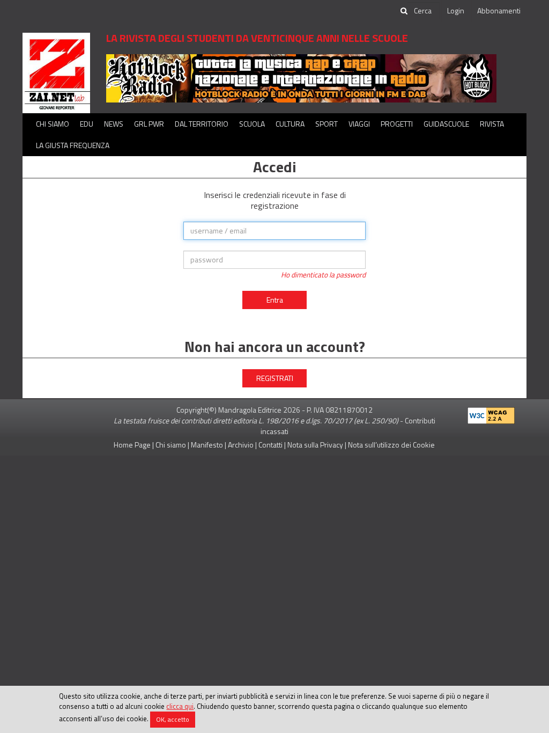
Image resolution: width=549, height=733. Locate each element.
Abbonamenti (499, 10)
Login (455, 10)
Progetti (397, 123)
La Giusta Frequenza (72, 145)
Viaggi (359, 123)
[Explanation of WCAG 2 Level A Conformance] (491, 413)
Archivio (241, 444)
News (113, 123)
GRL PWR (149, 123)
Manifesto (207, 444)
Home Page (132, 444)
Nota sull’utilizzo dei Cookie (391, 444)
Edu (86, 123)
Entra (274, 299)
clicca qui (180, 706)
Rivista (492, 123)
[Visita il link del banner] (301, 77)
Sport (326, 123)
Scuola (252, 123)
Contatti (270, 444)
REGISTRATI (274, 378)
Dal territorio (201, 123)
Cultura (290, 123)
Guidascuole (446, 123)
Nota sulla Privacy (315, 444)
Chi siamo (52, 123)
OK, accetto (172, 719)
